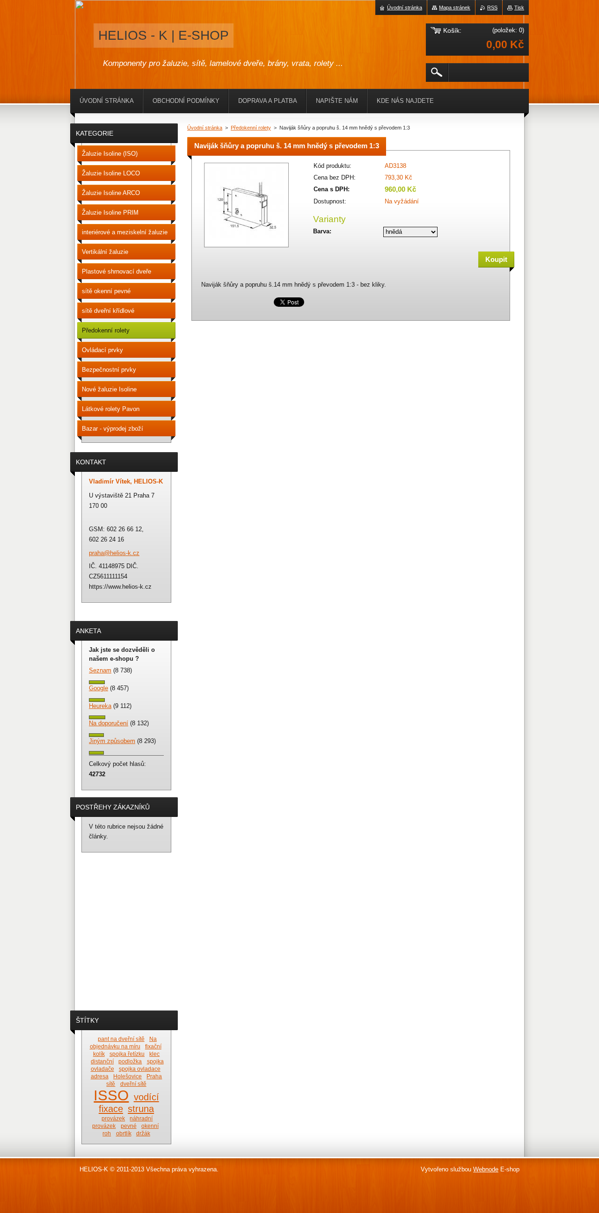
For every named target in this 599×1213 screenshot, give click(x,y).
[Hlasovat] (97, 682)
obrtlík (123, 1133)
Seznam (100, 670)
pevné (129, 1126)
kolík (99, 1054)
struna (141, 1109)
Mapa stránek (454, 7)
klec (154, 1054)
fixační (153, 1046)
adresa (100, 1076)
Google (98, 688)
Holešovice (127, 1076)
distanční (102, 1061)
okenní (150, 1126)
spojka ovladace (140, 1069)
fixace (111, 1109)
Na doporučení (108, 723)
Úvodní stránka (204, 127)
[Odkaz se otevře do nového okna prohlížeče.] (246, 248)
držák (143, 1133)
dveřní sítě (133, 1084)
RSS (492, 7)
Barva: (322, 231)
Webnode (485, 1169)
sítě (110, 1084)
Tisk (519, 7)
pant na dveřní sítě (121, 1039)
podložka (130, 1061)
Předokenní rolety (251, 127)
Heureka (100, 705)
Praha (154, 1076)
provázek (113, 1118)
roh (106, 1133)
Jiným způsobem (112, 740)
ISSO (111, 1095)
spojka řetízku (127, 1054)
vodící (146, 1097)
